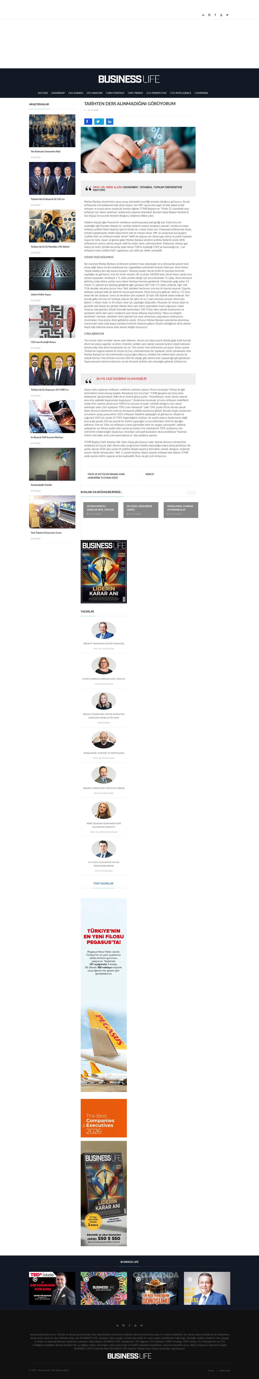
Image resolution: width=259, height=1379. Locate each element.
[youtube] (221, 14)
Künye (211, 1371)
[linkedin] (203, 14)
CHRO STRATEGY (115, 93)
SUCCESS (43, 93)
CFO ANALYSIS (95, 93)
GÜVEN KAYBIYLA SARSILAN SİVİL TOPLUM (97, 508)
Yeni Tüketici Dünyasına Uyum (46, 533)
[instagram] (209, 14)
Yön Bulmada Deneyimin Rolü (45, 152)
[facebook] (215, 14)
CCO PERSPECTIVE (156, 93)
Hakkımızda (224, 1371)
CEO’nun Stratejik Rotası (43, 342)
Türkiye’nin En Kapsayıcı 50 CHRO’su (50, 390)
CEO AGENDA (75, 93)
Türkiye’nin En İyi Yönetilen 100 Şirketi (50, 247)
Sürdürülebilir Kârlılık (41, 485)
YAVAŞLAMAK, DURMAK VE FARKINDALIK (178, 508)
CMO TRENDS (135, 93)
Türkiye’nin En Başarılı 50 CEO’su (47, 199)
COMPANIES (201, 93)
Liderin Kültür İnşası (41, 295)
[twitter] (227, 14)
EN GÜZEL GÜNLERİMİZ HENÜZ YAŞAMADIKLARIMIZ (137, 510)
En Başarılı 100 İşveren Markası (47, 437)
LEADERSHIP (58, 93)
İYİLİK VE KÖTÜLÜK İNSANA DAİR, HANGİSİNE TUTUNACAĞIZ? (106, 476)
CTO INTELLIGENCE (180, 93)
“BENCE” (149, 474)
